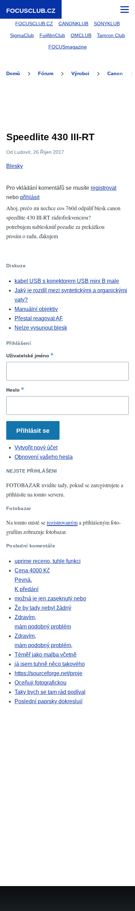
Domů (13, 73)
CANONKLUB (73, 23)
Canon (115, 73)
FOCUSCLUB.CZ (30, 10)
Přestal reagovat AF (39, 318)
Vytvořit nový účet (36, 447)
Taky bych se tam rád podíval (50, 692)
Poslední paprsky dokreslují (48, 701)
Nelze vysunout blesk (41, 328)
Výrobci (80, 73)
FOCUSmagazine (67, 47)
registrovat (103, 188)
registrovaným (62, 522)
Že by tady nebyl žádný (43, 608)
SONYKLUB (107, 23)
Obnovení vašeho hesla (44, 457)
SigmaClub (22, 35)
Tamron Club (111, 35)
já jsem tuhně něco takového (50, 664)
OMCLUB (81, 35)
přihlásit (29, 197)
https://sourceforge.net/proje (48, 673)
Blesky (14, 166)
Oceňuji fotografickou (40, 683)
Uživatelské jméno (27, 355)
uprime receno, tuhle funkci (48, 561)
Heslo (13, 390)
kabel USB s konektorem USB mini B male (67, 281)
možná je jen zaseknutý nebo (50, 598)
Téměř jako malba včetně (45, 655)
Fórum (45, 73)
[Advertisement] (67, 105)
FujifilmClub (52, 35)
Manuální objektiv (36, 309)
